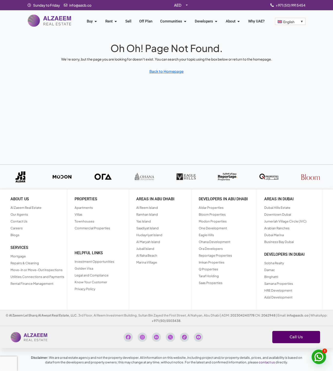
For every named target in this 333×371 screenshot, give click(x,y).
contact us (267, 362)
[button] (319, 357)
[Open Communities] (185, 21)
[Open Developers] (216, 21)
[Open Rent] (116, 21)
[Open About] (238, 21)
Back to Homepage (166, 71)
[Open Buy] (96, 21)
